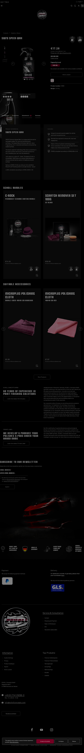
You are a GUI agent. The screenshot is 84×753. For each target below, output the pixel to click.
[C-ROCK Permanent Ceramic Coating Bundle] (22, 230)
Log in (1, 1)
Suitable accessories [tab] (17, 284)
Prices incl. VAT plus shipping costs (61, 53)
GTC (45, 626)
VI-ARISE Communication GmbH (65, 745)
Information (7, 653)
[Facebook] (32, 731)
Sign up (7, 1)
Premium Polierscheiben (51, 660)
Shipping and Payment (50, 621)
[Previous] (13, 63)
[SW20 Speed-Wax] (28, 63)
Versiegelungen (48, 663)
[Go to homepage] (42, 14)
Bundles (46, 672)
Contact (46, 618)
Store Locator (67, 74)
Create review (54, 58)
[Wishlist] (75, 5)
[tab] (5, 116)
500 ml (55, 65)
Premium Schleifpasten (50, 658)
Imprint (6, 666)
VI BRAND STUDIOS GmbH (41, 745)
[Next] (43, 63)
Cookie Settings (8, 658)
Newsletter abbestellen (50, 629)
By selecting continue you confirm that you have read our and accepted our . (14, 479)
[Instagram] (51, 731)
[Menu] (1, 5)
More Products (42, 377)
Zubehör (46, 675)
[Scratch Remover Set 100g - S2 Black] (62, 230)
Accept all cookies (45, 741)
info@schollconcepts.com (15, 702)
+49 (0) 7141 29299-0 (14, 695)
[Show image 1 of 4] (24, 79)
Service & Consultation (53, 613)
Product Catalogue (9, 663)
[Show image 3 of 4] (29, 79)
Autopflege (47, 666)
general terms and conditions (11, 481)
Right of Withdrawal (49, 624)
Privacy (6, 660)
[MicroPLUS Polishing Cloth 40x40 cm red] (62, 324)
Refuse (74, 741)
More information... (14, 742)
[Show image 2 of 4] (27, 79)
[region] (24, 63)
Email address (6, 470)
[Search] (71, 5)
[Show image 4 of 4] (32, 79)
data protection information (13, 479)
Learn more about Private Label (16, 443)
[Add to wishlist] (52, 80)
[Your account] (78, 5)
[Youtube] (41, 731)
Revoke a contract (11, 713)
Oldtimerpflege (48, 669)
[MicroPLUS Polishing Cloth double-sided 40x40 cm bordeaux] (22, 324)
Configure (61, 741)
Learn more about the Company (16, 398)
